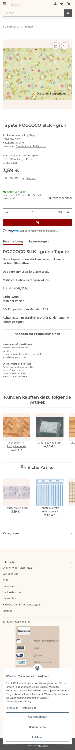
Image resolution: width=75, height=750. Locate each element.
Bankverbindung (12, 592)
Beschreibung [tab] (13, 241)
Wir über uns (10, 573)
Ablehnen (37, 737)
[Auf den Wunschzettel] (65, 46)
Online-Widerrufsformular (18, 567)
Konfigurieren (37, 726)
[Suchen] (68, 13)
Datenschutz (29, 707)
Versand (31, 178)
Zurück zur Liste (13, 26)
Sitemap (7, 610)
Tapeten (20, 142)
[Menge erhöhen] (68, 212)
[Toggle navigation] (4, 2)
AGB (5, 580)
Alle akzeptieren (37, 716)
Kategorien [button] (11, 533)
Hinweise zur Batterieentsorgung (22, 604)
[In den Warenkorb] (5, 37)
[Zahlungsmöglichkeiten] (37, 652)
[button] (55, 3)
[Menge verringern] (7, 212)
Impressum (12, 707)
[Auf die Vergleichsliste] (56, 46)
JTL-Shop (43, 745)
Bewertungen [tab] (39, 241)
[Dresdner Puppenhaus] (15, 4)
